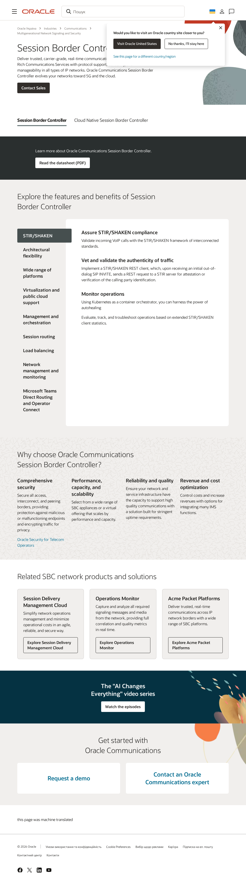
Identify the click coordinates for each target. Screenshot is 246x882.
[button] (14, 11)
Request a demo (69, 778)
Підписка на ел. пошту (198, 847)
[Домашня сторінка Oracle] (38, 11)
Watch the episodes (123, 706)
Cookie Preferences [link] (118, 847)
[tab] (42, 120)
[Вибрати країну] (212, 11)
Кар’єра (173, 847)
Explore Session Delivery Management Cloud (49, 645)
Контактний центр (29, 855)
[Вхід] (222, 11)
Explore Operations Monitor (117, 645)
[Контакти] (231, 11)
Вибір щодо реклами (149, 847)
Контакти (53, 855)
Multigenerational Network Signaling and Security (49, 33)
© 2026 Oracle (26, 846)
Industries (50, 28)
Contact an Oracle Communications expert (177, 778)
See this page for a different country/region (144, 56)
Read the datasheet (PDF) (62, 162)
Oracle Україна (26, 28)
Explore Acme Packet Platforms (191, 645)
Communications (75, 28)
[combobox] (123, 11)
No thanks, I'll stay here (186, 43)
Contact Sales (33, 87)
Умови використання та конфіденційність (73, 847)
